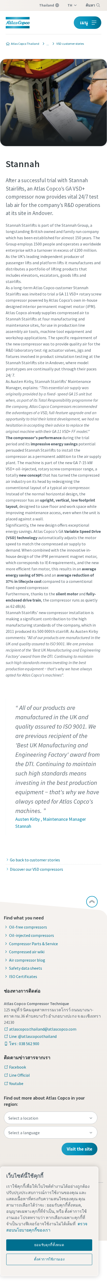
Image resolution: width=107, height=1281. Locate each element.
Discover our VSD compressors (36, 869)
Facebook (17, 1067)
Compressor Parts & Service (33, 943)
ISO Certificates (23, 976)
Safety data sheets (25, 968)
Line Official (19, 1075)
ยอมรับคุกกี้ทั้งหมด (49, 1245)
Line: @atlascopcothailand (33, 1036)
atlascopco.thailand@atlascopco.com (42, 1029)
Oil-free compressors (28, 927)
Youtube (16, 1083)
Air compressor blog (27, 960)
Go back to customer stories (35, 859)
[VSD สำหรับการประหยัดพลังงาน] (46, 43)
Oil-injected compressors (31, 935)
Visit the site (79, 1149)
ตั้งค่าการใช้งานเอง (49, 1259)
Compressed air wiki (26, 951)
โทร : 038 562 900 (24, 1043)
